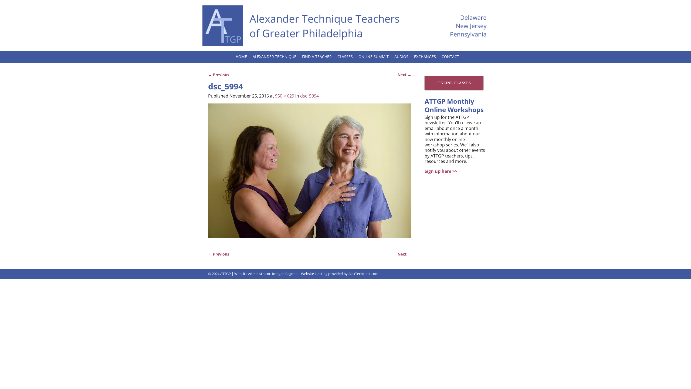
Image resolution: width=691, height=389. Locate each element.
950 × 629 (284, 96)
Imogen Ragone (284, 273)
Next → (404, 74)
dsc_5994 (309, 96)
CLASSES (345, 56)
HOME (241, 56)
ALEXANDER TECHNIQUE (274, 56)
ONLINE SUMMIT (373, 56)
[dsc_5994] (309, 173)
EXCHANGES (425, 56)
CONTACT (450, 56)
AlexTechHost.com (363, 273)
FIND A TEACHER (317, 56)
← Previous (218, 74)
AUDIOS (401, 56)
